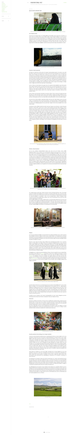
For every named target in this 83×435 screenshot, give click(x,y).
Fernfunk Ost (36, 3)
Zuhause (3, 10)
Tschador (30, 255)
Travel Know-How (4, 11)
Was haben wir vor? (5, 6)
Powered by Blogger (47, 432)
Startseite (3, 3)
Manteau (42, 253)
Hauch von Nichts (34, 258)
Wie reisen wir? (4, 7)
